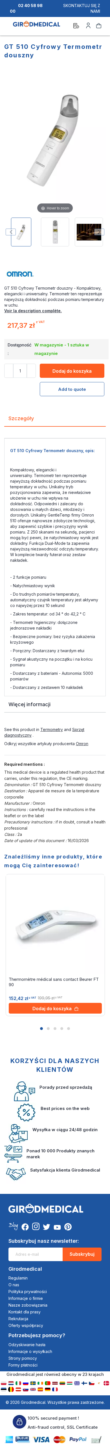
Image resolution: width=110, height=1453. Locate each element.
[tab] (55, 421)
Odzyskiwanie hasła (26, 1344)
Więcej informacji (29, 704)
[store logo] (36, 26)
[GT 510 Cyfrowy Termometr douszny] (21, 232)
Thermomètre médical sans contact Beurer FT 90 (54, 982)
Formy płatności (23, 1365)
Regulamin (18, 1278)
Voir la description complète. (33, 310)
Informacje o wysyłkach (30, 1351)
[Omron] (55, 274)
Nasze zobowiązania (27, 1305)
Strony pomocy (22, 1358)
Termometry (51, 729)
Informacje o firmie (25, 1298)
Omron (82, 743)
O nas (13, 1284)
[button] (41, 1028)
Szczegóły (21, 418)
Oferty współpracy (25, 1325)
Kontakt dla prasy (24, 1311)
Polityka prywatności (27, 1291)
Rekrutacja (18, 1318)
